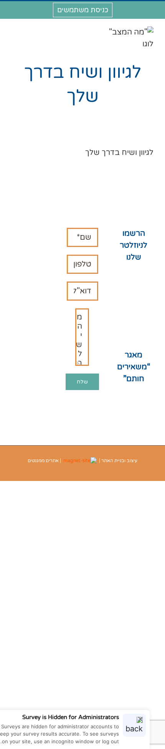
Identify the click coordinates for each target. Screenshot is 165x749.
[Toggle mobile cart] (38, 30)
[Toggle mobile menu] (15, 30)
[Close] (140, 719)
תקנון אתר (133, 300)
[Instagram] (31, 342)
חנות (133, 276)
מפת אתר (133, 336)
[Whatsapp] (31, 357)
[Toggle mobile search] (26, 30)
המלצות (133, 288)
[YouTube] (17, 342)
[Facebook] (44, 342)
